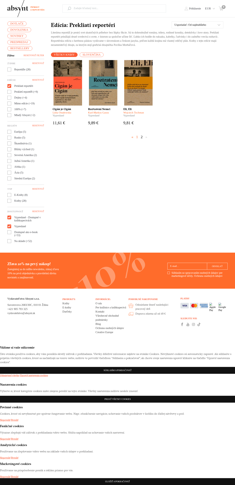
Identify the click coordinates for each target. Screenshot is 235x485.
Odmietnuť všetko (9, 375)
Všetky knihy (64, 54)
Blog (98, 323)
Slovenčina (92, 54)
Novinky (17, 35)
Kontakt (99, 311)
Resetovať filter (34, 55)
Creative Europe (104, 332)
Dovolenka (19, 29)
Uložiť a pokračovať (117, 481)
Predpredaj (19, 42)
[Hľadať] (69, 8)
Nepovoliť (5, 420)
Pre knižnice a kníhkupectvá (110, 307)
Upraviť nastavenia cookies (34, 375)
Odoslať (217, 266)
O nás (98, 303)
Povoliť (14, 420)
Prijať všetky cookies (117, 399)
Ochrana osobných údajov (208, 275)
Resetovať (38, 63)
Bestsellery (19, 48)
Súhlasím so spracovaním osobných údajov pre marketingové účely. (197, 274)
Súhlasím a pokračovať (118, 370)
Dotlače (17, 23)
